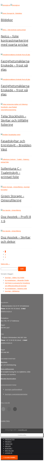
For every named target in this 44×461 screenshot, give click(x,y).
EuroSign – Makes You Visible (14, 278)
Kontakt (8, 448)
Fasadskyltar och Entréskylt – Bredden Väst (16, 145)
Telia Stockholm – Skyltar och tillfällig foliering (14, 120)
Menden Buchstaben (8, 379)
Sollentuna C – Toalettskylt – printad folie (11, 172)
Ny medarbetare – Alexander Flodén (17, 280)
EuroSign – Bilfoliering (12, 291)
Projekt (8, 442)
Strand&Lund (22, 430)
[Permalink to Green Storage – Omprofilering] (16, 190)
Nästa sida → (5, 264)
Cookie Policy (5, 421)
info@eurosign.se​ (6, 311)
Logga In (8, 453)
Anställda (9, 451)
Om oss (8, 446)
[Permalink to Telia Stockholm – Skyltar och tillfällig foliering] (16, 110)
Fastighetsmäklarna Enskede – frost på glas (15, 65)
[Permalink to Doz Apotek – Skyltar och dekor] (11, 231)
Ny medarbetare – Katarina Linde (16, 288)
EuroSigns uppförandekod (13, 389)
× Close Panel (9, 457)
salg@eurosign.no (6, 343)
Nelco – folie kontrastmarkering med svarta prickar (14, 40)
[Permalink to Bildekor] (11, 13)
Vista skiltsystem (7, 369)
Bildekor (7, 20)
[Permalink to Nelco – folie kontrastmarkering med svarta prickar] (13, 30)
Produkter (9, 439)
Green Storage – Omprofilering (12, 198)
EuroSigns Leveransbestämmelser (16, 394)
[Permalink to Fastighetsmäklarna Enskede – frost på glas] (15, 55)
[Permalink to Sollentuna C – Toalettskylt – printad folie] (16, 162)
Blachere (4, 362)
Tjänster (8, 444)
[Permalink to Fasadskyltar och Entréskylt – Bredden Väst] (10, 135)
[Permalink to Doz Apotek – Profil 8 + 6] (11, 210)
